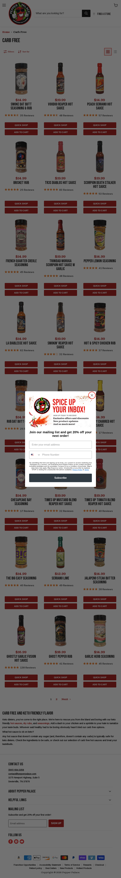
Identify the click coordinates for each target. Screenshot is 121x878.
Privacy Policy (77, 470)
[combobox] (35, 455)
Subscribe (60, 477)
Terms (86, 470)
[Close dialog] (92, 395)
